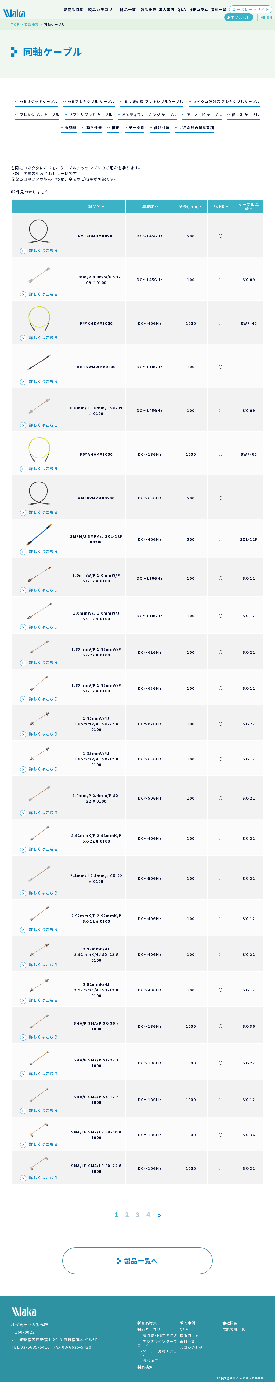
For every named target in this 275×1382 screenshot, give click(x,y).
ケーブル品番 (248, 206)
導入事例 (167, 9)
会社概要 (230, 1322)
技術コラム (198, 9)
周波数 (149, 206)
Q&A (181, 9)
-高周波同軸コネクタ (159, 1335)
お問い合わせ (238, 17)
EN (269, 17)
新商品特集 (73, 9)
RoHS (219, 206)
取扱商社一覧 (233, 1329)
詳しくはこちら (43, 250)
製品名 (95, 206)
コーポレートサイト (250, 9)
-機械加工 (149, 1360)
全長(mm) (189, 206)
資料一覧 (219, 9)
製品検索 (148, 9)
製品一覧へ (141, 1260)
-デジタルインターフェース (157, 1343)
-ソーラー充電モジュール (157, 1352)
